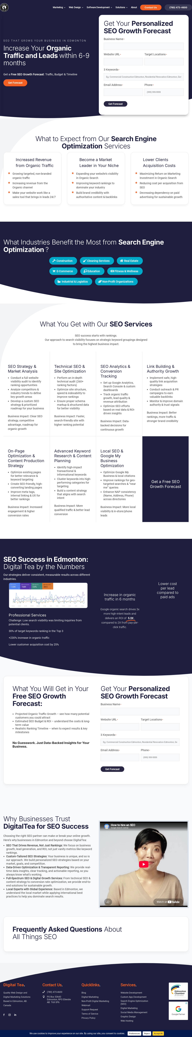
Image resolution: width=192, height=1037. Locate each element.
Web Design (75, 7)
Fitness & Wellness (126, 271)
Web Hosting (127, 1020)
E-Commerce (65, 271)
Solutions (120, 7)
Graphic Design (128, 1016)
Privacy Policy (88, 1018)
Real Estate (131, 260)
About (134, 7)
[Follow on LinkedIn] (15, 1015)
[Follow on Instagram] (9, 1015)
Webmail (86, 1005)
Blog (84, 992)
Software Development (98, 7)
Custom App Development (133, 997)
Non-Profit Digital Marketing (95, 1001)
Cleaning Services (98, 260)
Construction (65, 260)
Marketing (58, 7)
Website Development (131, 992)
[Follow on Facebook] (4, 1015)
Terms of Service (90, 1013)
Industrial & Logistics (75, 281)
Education (94, 271)
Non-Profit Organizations (117, 281)
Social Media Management (134, 1012)
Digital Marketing (90, 997)
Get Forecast (15, 82)
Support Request (90, 1009)
